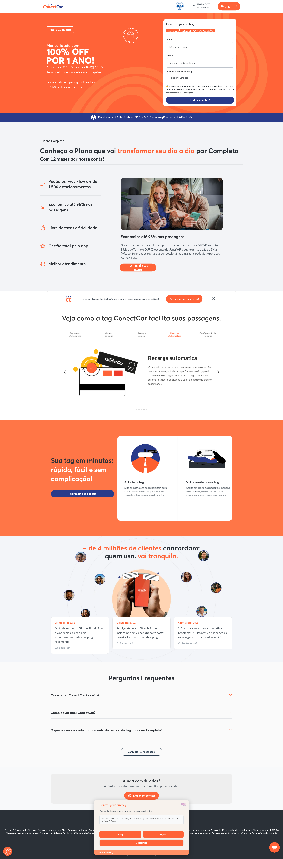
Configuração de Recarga (207, 334)
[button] (70, 184)
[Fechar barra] (213, 298)
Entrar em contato (144, 795)
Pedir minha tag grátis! (138, 263)
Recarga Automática (174, 334)
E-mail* (170, 55)
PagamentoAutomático (75, 334)
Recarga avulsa (141, 334)
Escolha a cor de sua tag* (179, 71)
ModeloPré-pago (108, 334)
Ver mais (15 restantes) (142, 751)
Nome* (169, 39)
